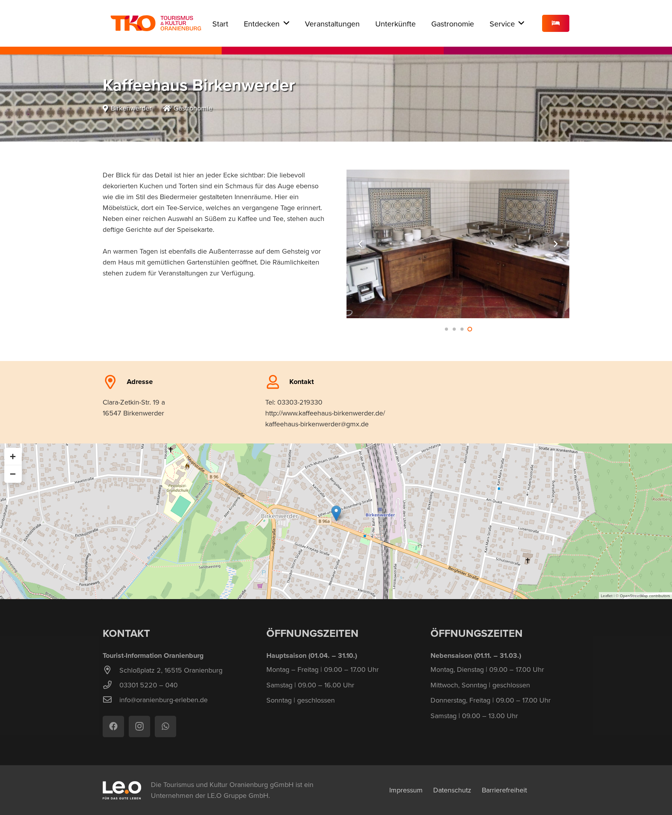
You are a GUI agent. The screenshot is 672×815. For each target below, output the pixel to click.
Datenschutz (452, 790)
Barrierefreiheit (504, 790)
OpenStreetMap (634, 595)
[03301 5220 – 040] (111, 685)
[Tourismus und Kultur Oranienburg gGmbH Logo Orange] (156, 23)
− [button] (13, 474)
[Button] (555, 23)
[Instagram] (139, 726)
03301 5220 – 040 (148, 685)
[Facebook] (113, 726)
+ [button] (13, 456)
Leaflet (606, 595)
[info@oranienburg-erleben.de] (111, 700)
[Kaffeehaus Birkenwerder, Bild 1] (457, 244)
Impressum (406, 790)
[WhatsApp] (165, 726)
